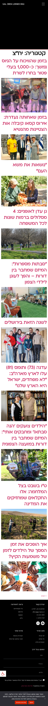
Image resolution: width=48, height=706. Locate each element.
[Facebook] (43, 623)
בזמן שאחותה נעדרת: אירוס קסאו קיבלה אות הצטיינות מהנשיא (25, 123)
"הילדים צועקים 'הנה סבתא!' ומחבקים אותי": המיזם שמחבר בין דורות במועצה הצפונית (24, 435)
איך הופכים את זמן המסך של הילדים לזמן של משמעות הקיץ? (25, 550)
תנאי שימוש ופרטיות (16, 639)
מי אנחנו (41, 639)
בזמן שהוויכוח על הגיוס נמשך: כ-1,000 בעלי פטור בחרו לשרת (24, 67)
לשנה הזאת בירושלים (26, 322)
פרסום (20, 612)
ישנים (44, 596)
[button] (3, 674)
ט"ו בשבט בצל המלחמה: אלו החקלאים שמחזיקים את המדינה (27, 495)
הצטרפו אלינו (40, 642)
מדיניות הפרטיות (27, 686)
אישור (31, 702)
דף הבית (41, 636)
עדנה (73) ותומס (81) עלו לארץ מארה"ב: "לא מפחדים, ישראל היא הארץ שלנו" (26, 377)
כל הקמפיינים (18, 609)
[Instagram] (38, 623)
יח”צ (21, 618)
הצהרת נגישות (18, 636)
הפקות (20, 615)
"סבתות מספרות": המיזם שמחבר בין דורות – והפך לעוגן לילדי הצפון (28, 273)
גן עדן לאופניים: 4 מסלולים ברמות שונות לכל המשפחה (25, 217)
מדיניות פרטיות (21, 702)
